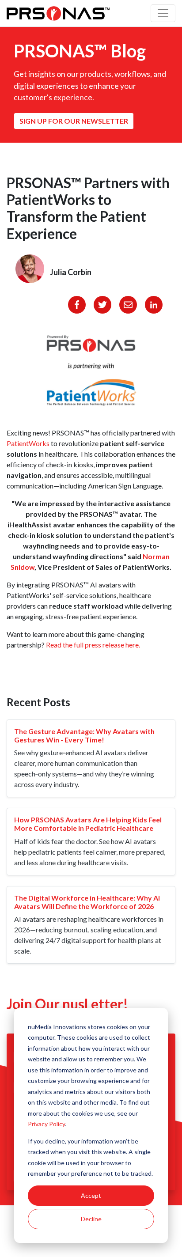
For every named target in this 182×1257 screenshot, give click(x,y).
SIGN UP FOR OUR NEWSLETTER (73, 121)
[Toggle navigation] (163, 13)
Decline (91, 1219)
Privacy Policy (46, 1124)
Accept (91, 1195)
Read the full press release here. (93, 644)
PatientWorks (28, 443)
